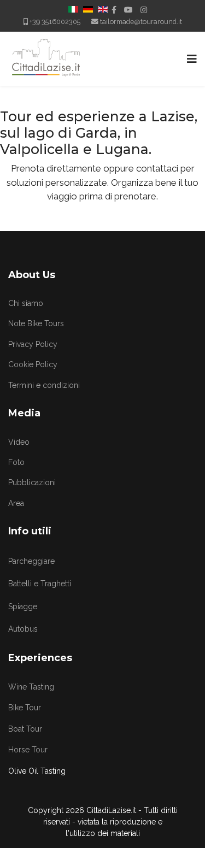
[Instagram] (143, 9)
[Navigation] (192, 59)
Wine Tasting (31, 686)
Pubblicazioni (32, 482)
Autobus (23, 629)
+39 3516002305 (55, 21)
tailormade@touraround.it (141, 21)
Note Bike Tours (36, 323)
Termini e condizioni (44, 385)
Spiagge (22, 606)
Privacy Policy (32, 344)
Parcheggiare (31, 561)
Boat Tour (25, 729)
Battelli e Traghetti (39, 583)
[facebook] (114, 9)
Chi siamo (25, 303)
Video (19, 442)
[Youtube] (128, 9)
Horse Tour (28, 749)
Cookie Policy (32, 364)
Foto (16, 462)
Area (16, 503)
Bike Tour (24, 707)
